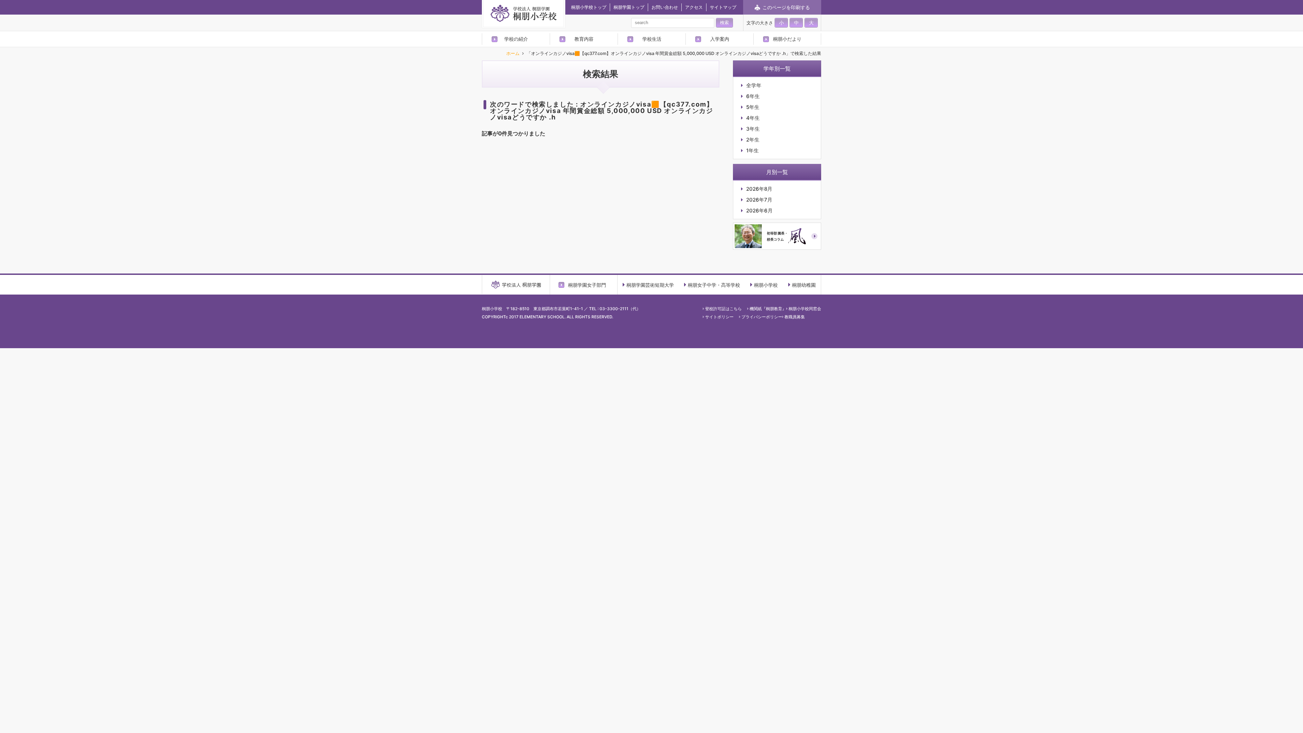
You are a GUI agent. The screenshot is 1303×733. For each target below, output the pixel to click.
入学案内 (719, 39)
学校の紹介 (516, 39)
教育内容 (583, 39)
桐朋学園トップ (628, 7)
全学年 (753, 85)
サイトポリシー (719, 316)
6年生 (753, 96)
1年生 (752, 150)
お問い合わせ (665, 7)
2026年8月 (759, 188)
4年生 (753, 117)
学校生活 (651, 39)
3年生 (753, 128)
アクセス (694, 7)
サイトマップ (723, 7)
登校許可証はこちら (723, 308)
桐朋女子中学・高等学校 (714, 285)
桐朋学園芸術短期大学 (650, 285)
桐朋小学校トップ (588, 7)
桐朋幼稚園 (804, 285)
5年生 (752, 107)
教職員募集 (795, 316)
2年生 (752, 139)
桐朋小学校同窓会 (805, 308)
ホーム (513, 54)
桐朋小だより (787, 39)
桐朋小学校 (766, 285)
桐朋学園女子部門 (587, 284)
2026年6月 (759, 210)
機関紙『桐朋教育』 (768, 308)
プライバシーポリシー (761, 316)
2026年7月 (759, 199)
